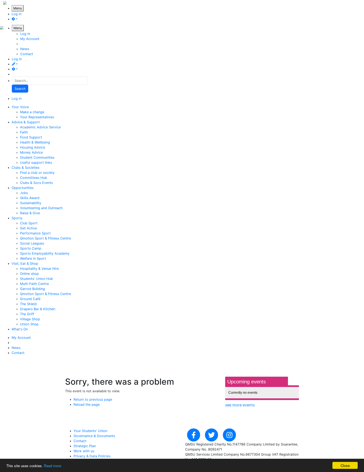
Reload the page (87, 404)
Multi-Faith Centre (34, 284)
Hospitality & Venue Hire (39, 268)
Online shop (29, 273)
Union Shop (29, 324)
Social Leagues (32, 243)
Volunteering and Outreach (41, 208)
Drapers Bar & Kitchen (37, 309)
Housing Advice (32, 147)
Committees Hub (33, 178)
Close (345, 465)
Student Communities (37, 157)
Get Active (28, 228)
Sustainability (30, 203)
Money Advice (31, 152)
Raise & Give (30, 213)
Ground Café (30, 299)
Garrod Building (32, 289)
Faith (24, 132)
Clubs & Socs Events (36, 183)
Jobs (24, 193)
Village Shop (30, 319)
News (24, 49)
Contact (26, 54)
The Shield (28, 304)
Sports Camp (30, 248)
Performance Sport (35, 233)
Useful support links (36, 162)
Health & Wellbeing (35, 142)
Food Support (31, 137)
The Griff (27, 314)
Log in (16, 14)
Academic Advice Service (40, 127)
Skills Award (29, 198)
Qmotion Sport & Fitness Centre (45, 238)
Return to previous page (93, 399)
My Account (29, 39)
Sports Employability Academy (45, 253)
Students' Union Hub (36, 279)
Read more (52, 465)
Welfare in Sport (33, 258)
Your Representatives (37, 117)
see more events (240, 405)
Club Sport (28, 223)
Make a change (32, 112)
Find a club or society (37, 172)
